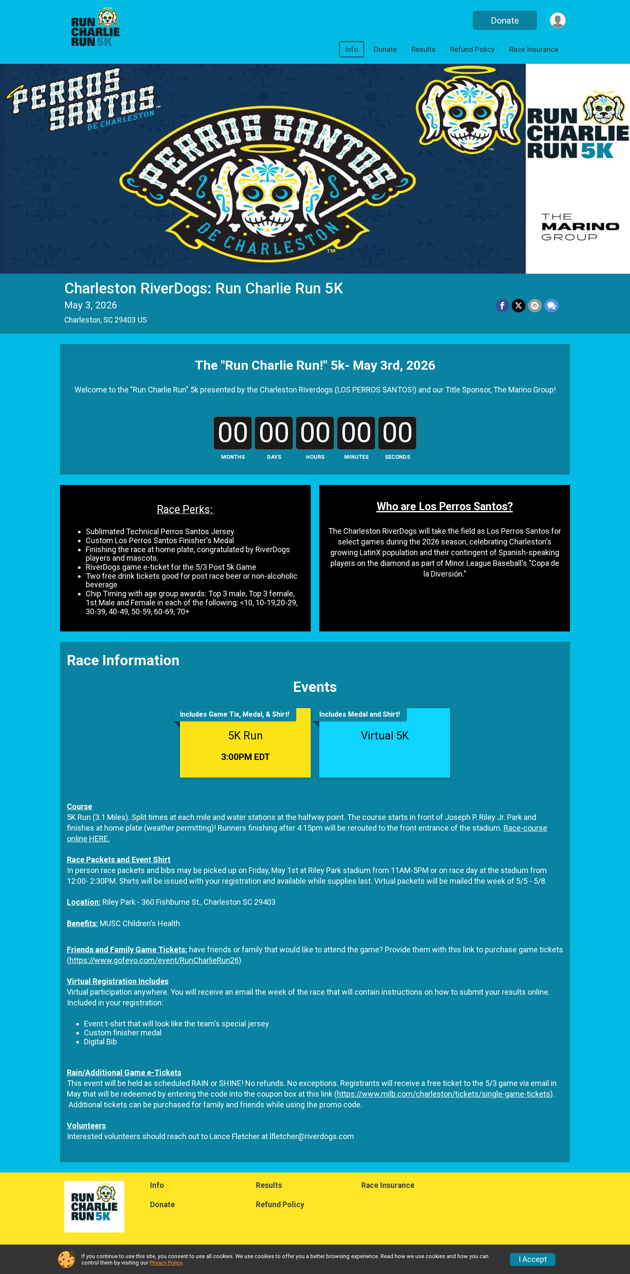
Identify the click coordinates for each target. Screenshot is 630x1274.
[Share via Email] (535, 306)
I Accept (533, 1259)
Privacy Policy (166, 1262)
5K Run (245, 736)
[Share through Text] (551, 306)
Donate (505, 20)
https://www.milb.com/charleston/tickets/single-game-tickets (443, 1093)
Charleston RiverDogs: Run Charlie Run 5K (203, 288)
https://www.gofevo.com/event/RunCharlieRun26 (154, 960)
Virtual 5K (385, 736)
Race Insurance (533, 49)
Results (423, 49)
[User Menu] (558, 20)
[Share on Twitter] (518, 306)
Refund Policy (472, 49)
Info (351, 49)
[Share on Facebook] (502, 306)
